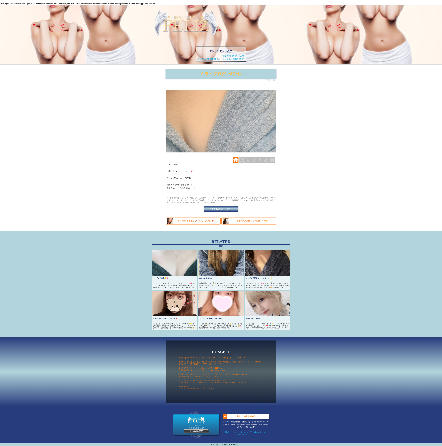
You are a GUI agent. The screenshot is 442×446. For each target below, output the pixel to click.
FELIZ (218, 445)
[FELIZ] (185, 23)
